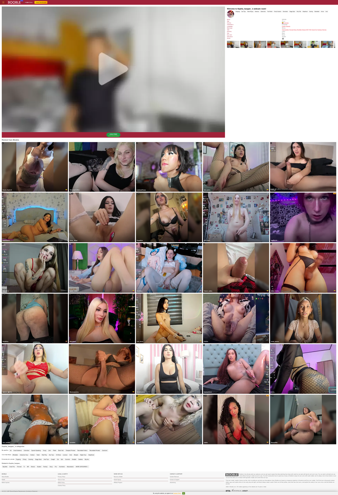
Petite (54, 450)
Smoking (31, 459)
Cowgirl (53, 459)
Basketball (317, 11)
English (284, 26)
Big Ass (324, 30)
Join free (113, 135)
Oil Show (58, 455)
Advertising (173, 482)
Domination (285, 11)
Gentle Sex (263, 11)
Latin (49, 450)
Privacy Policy (61, 476)
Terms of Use (61, 479)
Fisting (24, 459)
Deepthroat (305, 11)
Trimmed (291, 30)
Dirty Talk (299, 11)
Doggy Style (292, 11)
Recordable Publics (82, 450)
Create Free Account (41, 2)
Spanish (288, 26)
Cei (58, 459)
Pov (56, 466)
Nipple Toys (83, 455)
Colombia (286, 23)
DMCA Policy (61, 482)
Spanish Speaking (36, 450)
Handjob (74, 459)
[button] (334, 44)
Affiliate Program (118, 482)
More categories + (82, 466)
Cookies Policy (61, 485)
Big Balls (299, 30)
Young (44, 450)
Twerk (38, 455)
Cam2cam (104, 450)
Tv (24, 466)
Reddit (3, 479)
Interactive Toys (24, 455)
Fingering (18, 459)
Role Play (44, 455)
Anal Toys (46, 459)
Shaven (304, 30)
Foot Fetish (269, 11)
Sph (62, 459)
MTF (307, 30)
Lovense (65, 455)
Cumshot (67, 459)
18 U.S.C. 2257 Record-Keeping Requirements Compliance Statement (19, 491)
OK (183, 493)
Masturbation (70, 466)
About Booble (5, 476)
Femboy (45, 466)
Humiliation (62, 466)
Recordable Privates (95, 450)
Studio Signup (117, 479)
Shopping (238, 11)
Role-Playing (250, 11)
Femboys (319, 30)
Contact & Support (174, 479)
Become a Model (118, 476)
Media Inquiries (6, 482)
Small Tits (314, 30)
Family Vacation (277, 11)
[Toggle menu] (3, 2)
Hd (10, 450)
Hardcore (257, 11)
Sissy (295, 30)
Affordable (15, 455)
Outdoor (32, 455)
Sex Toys (244, 11)
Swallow (80, 459)
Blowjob (76, 455)
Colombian (26, 450)
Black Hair (61, 450)
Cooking (311, 11)
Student (39, 466)
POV (310, 30)
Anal (327, 11)
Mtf (28, 466)
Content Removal (174, 476)
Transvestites (285, 30)
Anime (322, 11)
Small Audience (18, 450)
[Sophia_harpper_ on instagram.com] (283, 39)
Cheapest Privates (70, 450)
